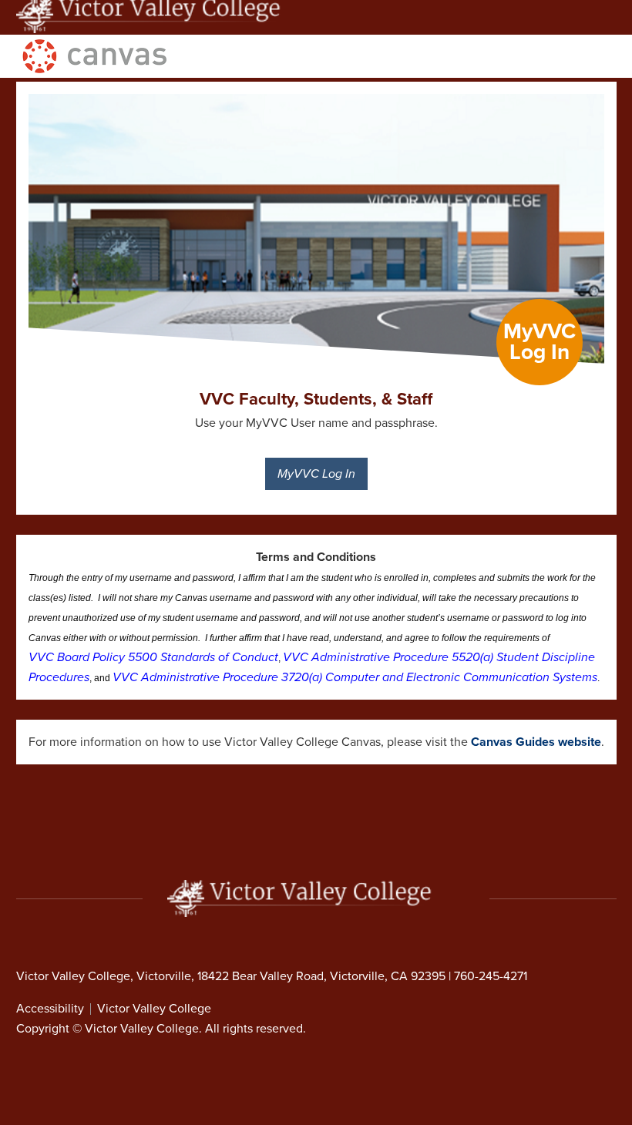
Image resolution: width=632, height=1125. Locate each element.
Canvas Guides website (536, 742)
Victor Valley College (154, 1008)
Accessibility (50, 1008)
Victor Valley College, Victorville (103, 976)
